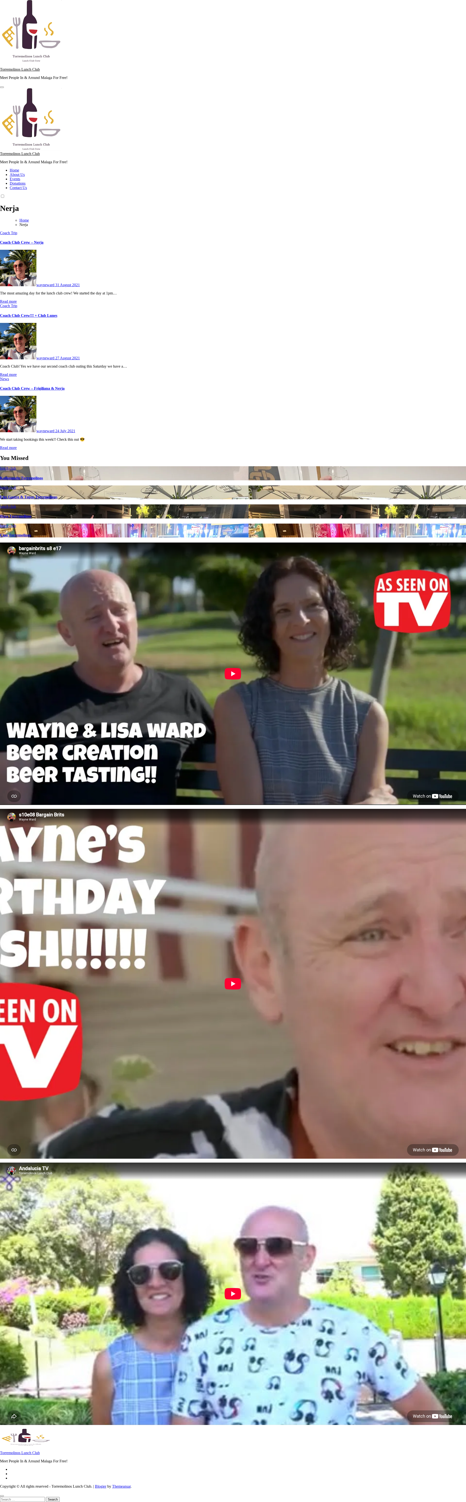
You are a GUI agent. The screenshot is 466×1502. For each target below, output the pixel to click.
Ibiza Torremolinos (15, 516)
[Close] (2, 1496)
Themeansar (121, 1486)
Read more (8, 301)
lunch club (8, 468)
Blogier (100, 1486)
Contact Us (18, 188)
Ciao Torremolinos (15, 535)
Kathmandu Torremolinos (21, 478)
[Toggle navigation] (2, 87)
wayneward (45, 285)
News (4, 379)
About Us (17, 175)
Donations (17, 183)
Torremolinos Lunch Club (20, 69)
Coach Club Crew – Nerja (21, 242)
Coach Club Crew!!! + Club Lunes (28, 315)
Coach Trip (8, 233)
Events (15, 179)
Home (14, 170)
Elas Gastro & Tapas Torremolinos (28, 497)
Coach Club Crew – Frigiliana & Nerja (32, 388)
